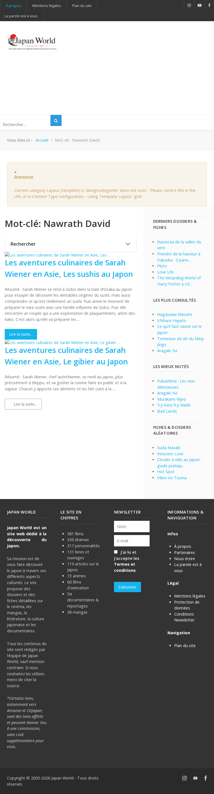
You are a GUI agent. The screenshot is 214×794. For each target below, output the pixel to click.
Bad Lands (167, 411)
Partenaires (184, 552)
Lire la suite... (21, 334)
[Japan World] (32, 42)
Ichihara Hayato (171, 320)
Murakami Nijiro (171, 399)
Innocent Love (170, 453)
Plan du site (185, 645)
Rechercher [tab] (23, 244)
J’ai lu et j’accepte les (126, 561)
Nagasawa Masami (174, 314)
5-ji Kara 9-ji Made (174, 405)
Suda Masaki (168, 447)
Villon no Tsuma (172, 477)
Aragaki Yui (167, 350)
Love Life (165, 272)
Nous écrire (184, 558)
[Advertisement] (142, 67)
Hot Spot (165, 471)
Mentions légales (189, 596)
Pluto (162, 265)
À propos (182, 546)
